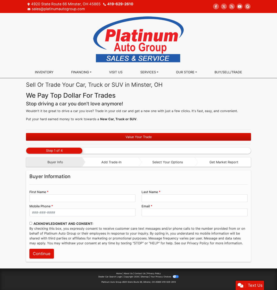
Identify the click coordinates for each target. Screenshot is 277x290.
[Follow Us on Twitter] (224, 6)
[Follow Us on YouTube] (240, 6)
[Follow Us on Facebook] (216, 6)
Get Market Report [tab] (223, 162)
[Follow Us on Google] (248, 6)
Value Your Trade (139, 137)
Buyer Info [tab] (55, 162)
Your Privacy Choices (161, 276)
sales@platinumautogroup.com (58, 9)
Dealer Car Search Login (110, 276)
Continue (41, 253)
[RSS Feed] (232, 6)
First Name (37, 192)
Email (146, 206)
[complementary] (265, 278)
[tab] (54, 162)
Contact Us (139, 273)
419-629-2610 (120, 4)
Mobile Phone (39, 206)
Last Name (150, 192)
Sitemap (145, 276)
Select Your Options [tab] (167, 162)
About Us (128, 273)
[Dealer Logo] (138, 39)
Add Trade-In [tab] (111, 162)
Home (119, 273)
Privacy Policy (198, 243)
